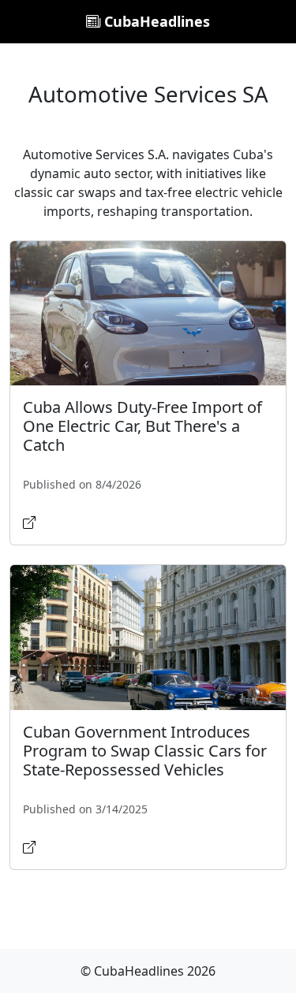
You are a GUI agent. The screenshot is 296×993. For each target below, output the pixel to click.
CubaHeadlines (155, 21)
